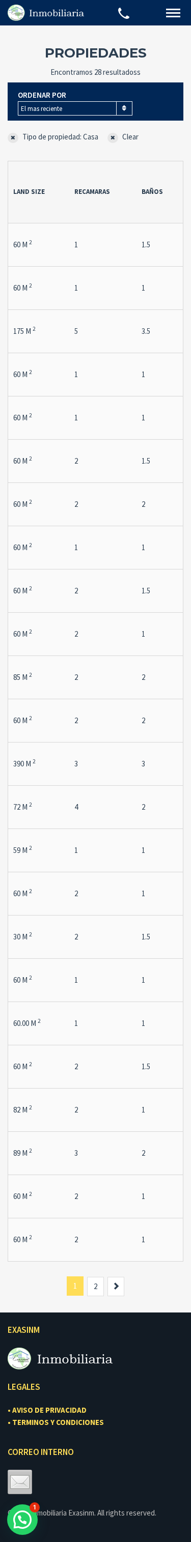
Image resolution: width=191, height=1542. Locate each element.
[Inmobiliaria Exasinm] (46, 12)
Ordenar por (42, 95)
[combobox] (75, 108)
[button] (22, 1519)
